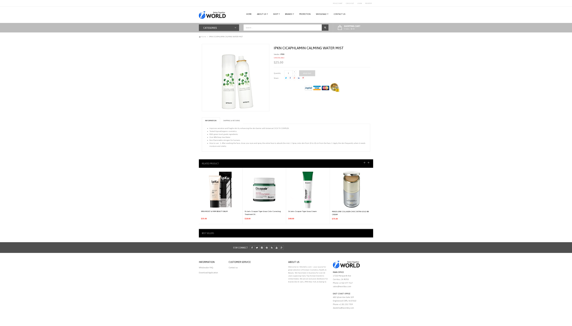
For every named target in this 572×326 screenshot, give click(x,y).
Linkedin (299, 78)
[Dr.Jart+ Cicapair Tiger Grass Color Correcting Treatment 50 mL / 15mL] (264, 189)
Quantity (277, 73)
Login (359, 3)
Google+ (294, 78)
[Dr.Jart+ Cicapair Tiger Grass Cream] (307, 189)
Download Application (208, 273)
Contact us (233, 267)
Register (368, 3)
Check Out (350, 3)
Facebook (290, 78)
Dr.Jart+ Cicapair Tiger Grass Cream (302, 211)
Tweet (286, 78)
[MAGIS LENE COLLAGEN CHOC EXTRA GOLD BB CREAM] (351, 189)
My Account (337, 3)
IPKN (282, 54)
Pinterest (303, 78)
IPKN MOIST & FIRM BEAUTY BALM (214, 211)
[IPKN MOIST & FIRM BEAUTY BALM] (220, 189)
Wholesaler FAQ (206, 267)
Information (210, 121)
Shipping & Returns (231, 121)
